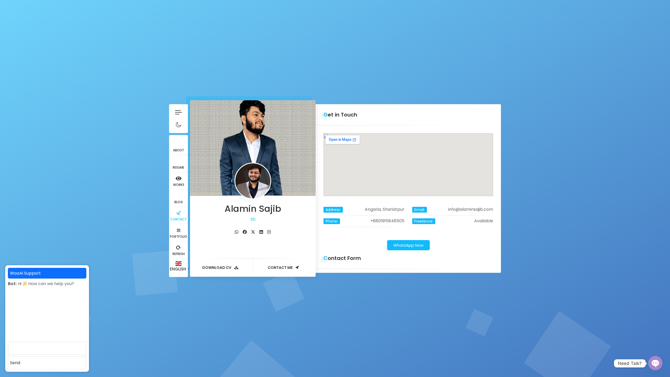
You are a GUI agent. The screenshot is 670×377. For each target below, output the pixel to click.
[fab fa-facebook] (245, 232)
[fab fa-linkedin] (261, 232)
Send (15, 363)
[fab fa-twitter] (253, 232)
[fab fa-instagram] (269, 232)
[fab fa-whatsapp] (236, 232)
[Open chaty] (655, 363)
